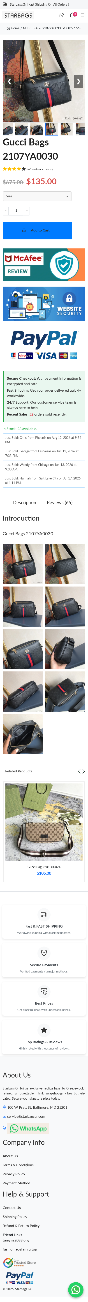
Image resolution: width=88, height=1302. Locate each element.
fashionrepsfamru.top (20, 1249)
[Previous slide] (79, 771)
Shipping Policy (15, 1217)
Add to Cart (40, 230)
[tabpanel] (44, 833)
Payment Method (16, 1183)
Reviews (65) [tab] (59, 502)
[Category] (82, 15)
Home (14, 28)
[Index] (62, 15)
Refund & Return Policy (21, 1226)
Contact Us (12, 1208)
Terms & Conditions (18, 1165)
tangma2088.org (16, 1240)
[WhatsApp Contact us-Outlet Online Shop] (75, 1289)
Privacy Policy (14, 1174)
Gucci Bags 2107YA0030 (28, 534)
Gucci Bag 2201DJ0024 (44, 867)
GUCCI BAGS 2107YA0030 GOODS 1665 (52, 28)
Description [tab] (24, 502)
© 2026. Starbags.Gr (17, 1289)
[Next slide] (83, 771)
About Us (10, 1156)
